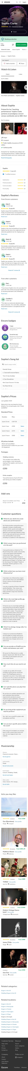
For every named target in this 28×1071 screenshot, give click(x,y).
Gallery (17, 1048)
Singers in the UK (6, 990)
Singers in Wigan (6, 1014)
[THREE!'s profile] (14, 872)
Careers (4, 1059)
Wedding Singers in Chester (9, 1024)
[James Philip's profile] (14, 933)
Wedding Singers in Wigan (8, 1029)
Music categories (19, 1046)
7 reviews (12, 879)
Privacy (4, 1048)
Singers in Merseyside (7, 1006)
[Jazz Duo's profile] (14, 963)
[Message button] (13, 45)
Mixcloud (23, 1067)
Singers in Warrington (7, 1012)
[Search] (16, 2)
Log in (24, 2)
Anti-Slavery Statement (5, 1062)
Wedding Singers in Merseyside (10, 1022)
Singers (3, 56)
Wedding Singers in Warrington (10, 1027)
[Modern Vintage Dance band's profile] (14, 902)
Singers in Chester (6, 1009)
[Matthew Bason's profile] (14, 842)
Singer (4, 763)
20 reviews (12, 849)
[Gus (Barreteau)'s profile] (14, 812)
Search (17, 1044)
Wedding (10, 772)
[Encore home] (7, 2)
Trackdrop (17, 1067)
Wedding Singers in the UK (8, 993)
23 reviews (12, 939)
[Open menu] (2, 2)
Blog (16, 1050)
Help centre (5, 1044)
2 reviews (12, 818)
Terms (3, 1046)
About (3, 1057)
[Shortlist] (20, 2)
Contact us (4, 1050)
